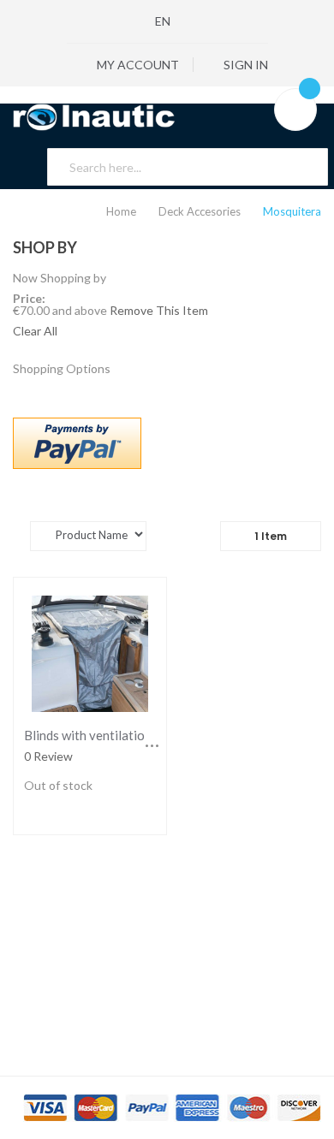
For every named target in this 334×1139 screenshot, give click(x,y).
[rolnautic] (167, 117)
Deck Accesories (200, 211)
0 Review (48, 756)
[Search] (304, 167)
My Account (136, 64)
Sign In (244, 64)
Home (122, 211)
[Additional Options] (77, 442)
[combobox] (187, 167)
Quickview (90, 652)
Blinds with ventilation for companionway (141, 735)
